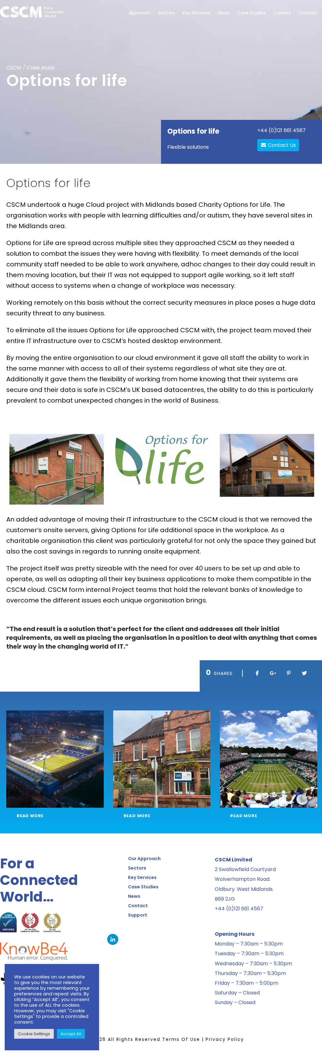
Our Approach (144, 858)
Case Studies (251, 13)
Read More (30, 816)
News (223, 13)
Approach (139, 13)
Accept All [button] (71, 1034)
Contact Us (281, 145)
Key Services (196, 13)
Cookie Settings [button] (34, 1034)
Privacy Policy (225, 1039)
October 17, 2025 (257, 791)
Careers (282, 13)
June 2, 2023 (38, 791)
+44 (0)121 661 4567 (281, 130)
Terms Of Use (181, 1039)
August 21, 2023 (150, 791)
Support (137, 915)
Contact (308, 13)
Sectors (166, 13)
